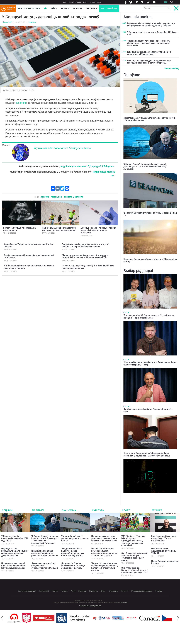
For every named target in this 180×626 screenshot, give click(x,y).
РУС (171, 2)
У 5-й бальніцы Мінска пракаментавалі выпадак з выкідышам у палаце (29, 266)
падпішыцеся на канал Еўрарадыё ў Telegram (87, 166)
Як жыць (65, 8)
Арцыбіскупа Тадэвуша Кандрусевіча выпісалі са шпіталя (28, 245)
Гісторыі (77, 8)
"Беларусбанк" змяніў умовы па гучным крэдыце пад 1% (150, 214)
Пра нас (158, 591)
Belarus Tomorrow (75, 2)
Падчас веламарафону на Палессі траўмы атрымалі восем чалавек (59, 229)
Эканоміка (69, 510)
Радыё (55, 591)
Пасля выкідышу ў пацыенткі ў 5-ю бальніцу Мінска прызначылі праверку (88, 266)
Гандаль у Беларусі (73, 197)
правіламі (123, 602)
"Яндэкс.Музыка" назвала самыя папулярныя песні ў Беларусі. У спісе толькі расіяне (104, 567)
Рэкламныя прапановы (141, 591)
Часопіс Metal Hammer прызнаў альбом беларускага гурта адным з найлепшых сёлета (104, 552)
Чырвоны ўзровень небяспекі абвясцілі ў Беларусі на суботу (150, 260)
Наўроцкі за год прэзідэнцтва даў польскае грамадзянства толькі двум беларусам (149, 61)
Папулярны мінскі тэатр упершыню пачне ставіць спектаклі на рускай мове (104, 538)
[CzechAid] (158, 618)
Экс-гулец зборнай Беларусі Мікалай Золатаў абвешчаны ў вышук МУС (134, 570)
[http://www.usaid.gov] (90, 618)
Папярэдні (2, 618)
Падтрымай (43, 591)
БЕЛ (165, 2)
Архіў (73, 591)
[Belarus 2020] (29, 618)
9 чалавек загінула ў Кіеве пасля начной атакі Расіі (147, 496)
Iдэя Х (85, 2)
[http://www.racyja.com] (80, 618)
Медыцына (56, 197)
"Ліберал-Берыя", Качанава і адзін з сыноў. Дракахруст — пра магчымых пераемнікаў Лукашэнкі (148, 43)
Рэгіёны (64, 591)
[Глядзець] (124, 312)
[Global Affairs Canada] (135, 618)
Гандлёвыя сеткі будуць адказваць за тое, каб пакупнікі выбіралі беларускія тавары (85, 245)
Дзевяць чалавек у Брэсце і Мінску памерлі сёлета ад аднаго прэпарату (98, 230)
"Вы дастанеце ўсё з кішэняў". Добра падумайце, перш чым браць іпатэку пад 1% (72, 552)
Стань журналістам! (27, 591)
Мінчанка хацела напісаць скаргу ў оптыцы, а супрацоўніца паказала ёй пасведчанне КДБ (85, 256)
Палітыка (38, 510)
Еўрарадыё (7, 22)
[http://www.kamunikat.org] (103, 618)
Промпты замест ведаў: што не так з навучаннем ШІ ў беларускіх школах (149, 119)
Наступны (178, 618)
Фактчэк (92, 2)
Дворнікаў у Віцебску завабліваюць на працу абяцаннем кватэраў (73, 565)
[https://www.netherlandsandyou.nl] (59, 618)
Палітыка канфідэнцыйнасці (90, 606)
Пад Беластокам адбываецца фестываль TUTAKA (163, 550)
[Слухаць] (128, 313)
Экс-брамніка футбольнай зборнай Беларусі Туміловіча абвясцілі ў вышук (134, 556)
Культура (98, 510)
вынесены (21, 103)
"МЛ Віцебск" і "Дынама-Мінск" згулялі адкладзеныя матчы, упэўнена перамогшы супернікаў (133, 541)
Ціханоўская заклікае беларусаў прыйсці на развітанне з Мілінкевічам (149, 53)
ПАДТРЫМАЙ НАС (109, 8)
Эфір (99, 2)
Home (45, 8)
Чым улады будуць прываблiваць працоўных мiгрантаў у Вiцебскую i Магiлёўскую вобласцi (146, 454)
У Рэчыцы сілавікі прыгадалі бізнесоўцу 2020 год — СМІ (153, 33)
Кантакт (124, 591)
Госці (65, 2)
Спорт (126, 510)
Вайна (53, 8)
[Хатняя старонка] (29, 8)
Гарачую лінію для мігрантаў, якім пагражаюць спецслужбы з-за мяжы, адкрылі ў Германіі (151, 24)
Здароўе (45, 197)
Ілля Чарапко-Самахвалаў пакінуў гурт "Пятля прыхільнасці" (164, 538)
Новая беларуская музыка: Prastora (164, 562)
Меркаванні (91, 8)
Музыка (157, 510)
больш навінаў (171, 68)
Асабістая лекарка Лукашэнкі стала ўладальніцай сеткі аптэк (29, 256)
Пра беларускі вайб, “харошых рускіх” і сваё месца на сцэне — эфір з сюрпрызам (148, 316)
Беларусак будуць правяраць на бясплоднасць (19, 229)
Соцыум (32, 22)
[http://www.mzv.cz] (117, 618)
